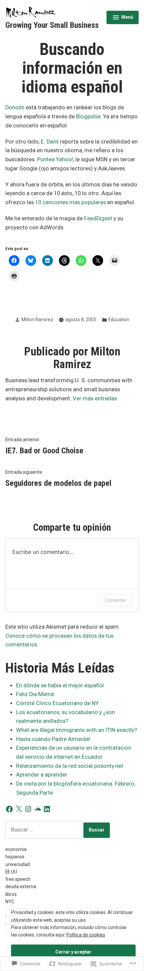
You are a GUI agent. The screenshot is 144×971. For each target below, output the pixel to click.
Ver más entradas (95, 398)
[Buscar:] (44, 829)
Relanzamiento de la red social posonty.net (69, 766)
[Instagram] (28, 809)
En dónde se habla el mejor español (60, 685)
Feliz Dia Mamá (35, 694)
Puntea (46, 159)
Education (119, 319)
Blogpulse (88, 116)
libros (11, 894)
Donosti (14, 107)
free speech (17, 879)
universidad (17, 864)
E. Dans (50, 141)
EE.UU (11, 871)
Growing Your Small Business (52, 25)
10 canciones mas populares (70, 202)
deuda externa (20, 886)
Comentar (115, 600)
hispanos (14, 856)
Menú (123, 18)
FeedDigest (98, 218)
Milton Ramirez (37, 319)
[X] (19, 809)
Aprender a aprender (41, 775)
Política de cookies (85, 934)
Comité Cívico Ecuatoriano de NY (57, 703)
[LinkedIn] (47, 809)
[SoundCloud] (37, 809)
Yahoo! (64, 159)
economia (15, 849)
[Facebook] (9, 809)
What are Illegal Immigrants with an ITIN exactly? (76, 730)
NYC (9, 901)
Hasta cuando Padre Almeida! (53, 739)
